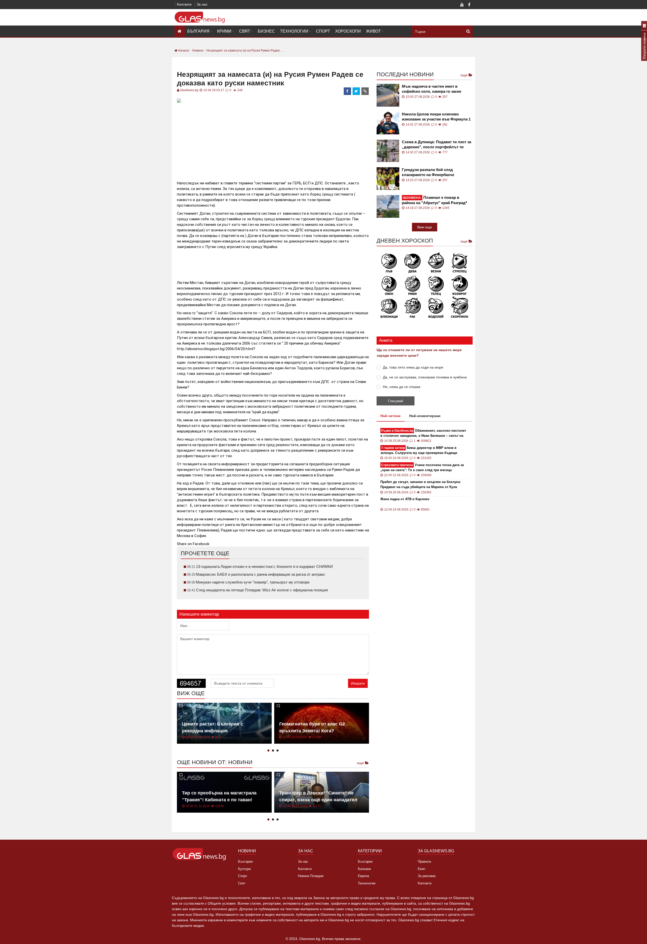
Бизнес (266, 31)
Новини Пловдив (311, 876)
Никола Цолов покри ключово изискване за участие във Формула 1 (436, 116)
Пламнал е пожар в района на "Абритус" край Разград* (434, 200)
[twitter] (356, 91)
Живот (373, 31)
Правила (424, 861)
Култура (244, 869)
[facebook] (347, 91)
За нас (202, 4)
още (361, 763)
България (198, 31)
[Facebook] (469, 5)
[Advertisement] (273, 139)
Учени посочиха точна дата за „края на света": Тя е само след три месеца (422, 467)
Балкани (364, 869)
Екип (421, 869)
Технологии (294, 31)
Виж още (424, 227)
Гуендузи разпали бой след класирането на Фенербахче (428, 172)
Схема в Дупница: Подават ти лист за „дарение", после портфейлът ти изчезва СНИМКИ (436, 145)
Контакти (184, 4)
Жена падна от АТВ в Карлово (404, 499)
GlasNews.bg (189, 90)
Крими (224, 31)
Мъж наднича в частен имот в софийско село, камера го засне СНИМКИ (431, 89)
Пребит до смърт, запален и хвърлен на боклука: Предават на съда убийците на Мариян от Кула (420, 484)
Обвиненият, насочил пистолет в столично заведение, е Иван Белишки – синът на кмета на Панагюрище (423, 433)
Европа (363, 876)
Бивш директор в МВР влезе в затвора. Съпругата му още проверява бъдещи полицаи (418, 450)
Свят (244, 31)
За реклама (426, 876)
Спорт (323, 31)
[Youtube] (462, 5)
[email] (365, 91)
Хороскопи (348, 31)
